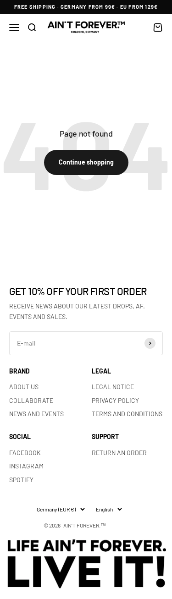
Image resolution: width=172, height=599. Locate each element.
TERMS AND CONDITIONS (127, 414)
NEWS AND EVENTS (36, 414)
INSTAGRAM (26, 466)
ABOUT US (24, 386)
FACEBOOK (25, 452)
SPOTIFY (21, 480)
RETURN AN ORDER (119, 452)
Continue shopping (86, 162)
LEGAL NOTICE (113, 386)
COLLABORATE (31, 400)
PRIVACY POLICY (115, 400)
